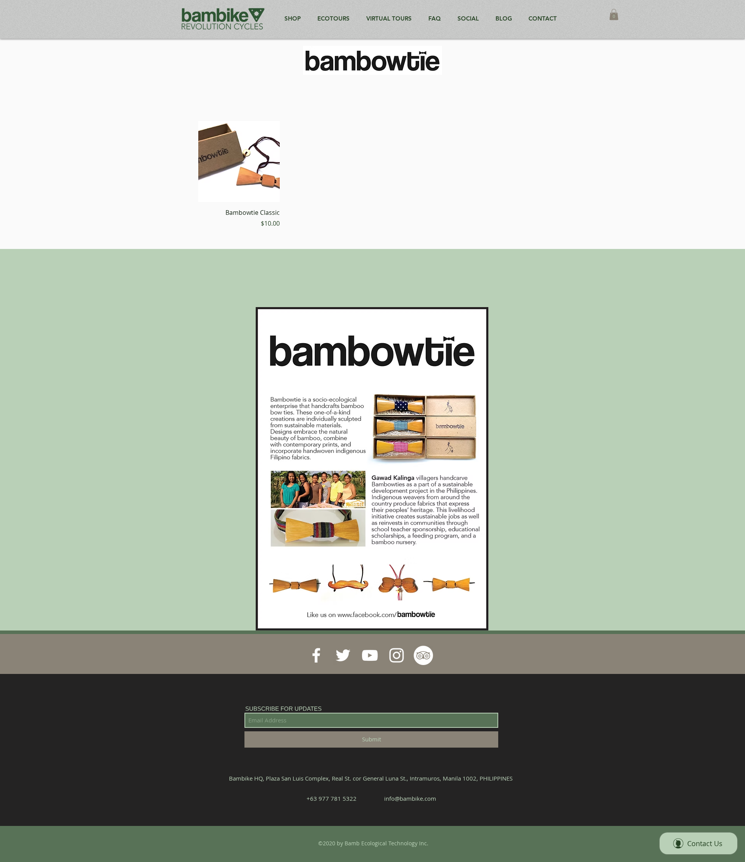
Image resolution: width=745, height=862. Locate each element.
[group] (372, 174)
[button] (614, 14)
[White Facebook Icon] (316, 655)
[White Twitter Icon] (343, 655)
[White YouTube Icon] (369, 655)
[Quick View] (239, 161)
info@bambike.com (410, 798)
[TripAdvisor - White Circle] (423, 655)
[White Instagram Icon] (396, 655)
